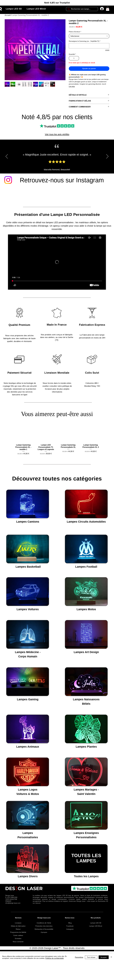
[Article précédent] (10, 435)
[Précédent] (7, 159)
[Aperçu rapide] (23, 435)
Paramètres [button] (79, 957)
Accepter (104, 957)
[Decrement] (70, 58)
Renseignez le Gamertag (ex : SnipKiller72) (84, 41)
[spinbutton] (74, 58)
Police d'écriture (75, 32)
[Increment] (77, 58)
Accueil (8, 15)
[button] (13, 8)
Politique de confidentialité (54, 958)
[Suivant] (107, 159)
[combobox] (89, 36)
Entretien (18, 941)
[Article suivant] (103, 435)
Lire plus (72, 86)
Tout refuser (91, 957)
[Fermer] (111, 957)
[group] (57, 442)
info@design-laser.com (12, 906)
